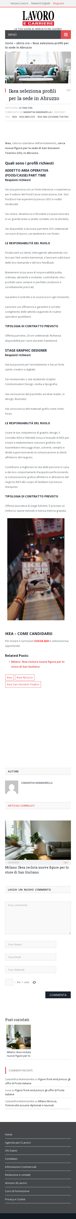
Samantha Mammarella (37, 112)
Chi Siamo (11, 1150)
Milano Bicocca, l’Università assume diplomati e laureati (31, 1103)
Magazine (58, 3)
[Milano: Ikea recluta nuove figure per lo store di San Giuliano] (38, 842)
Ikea (14, 116)
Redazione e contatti (17, 1175)
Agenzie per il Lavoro (18, 1142)
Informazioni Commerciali (20, 1167)
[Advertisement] (38, 131)
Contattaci (11, 1158)
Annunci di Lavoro (16, 1183)
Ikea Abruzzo (27, 116)
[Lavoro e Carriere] (38, 17)
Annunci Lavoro (19, 3)
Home (9, 43)
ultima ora (23, 43)
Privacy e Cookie (15, 1199)
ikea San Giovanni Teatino (53, 116)
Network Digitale (40, 3)
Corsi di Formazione (17, 1191)
